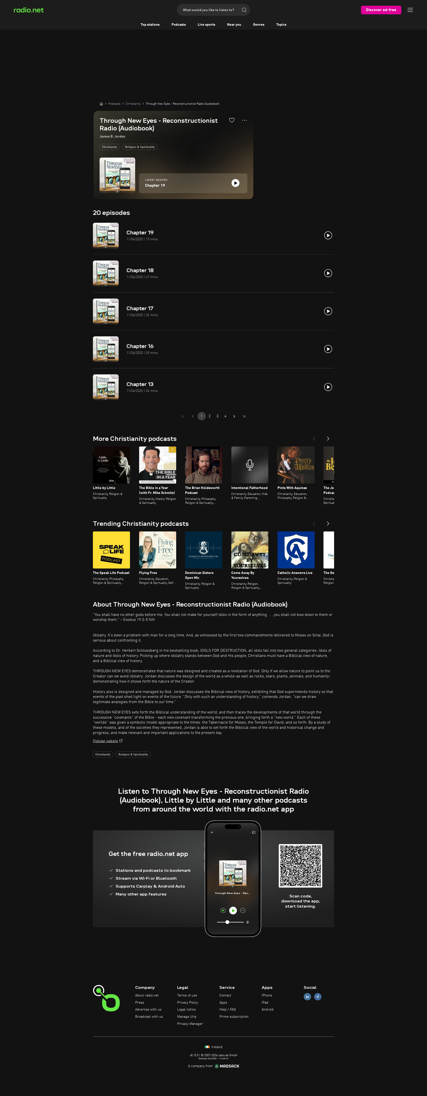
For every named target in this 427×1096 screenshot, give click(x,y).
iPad (265, 1002)
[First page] (183, 416)
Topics (281, 24)
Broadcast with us (149, 1016)
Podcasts (178, 24)
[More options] (244, 120)
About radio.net (147, 995)
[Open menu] (410, 10)
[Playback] (235, 183)
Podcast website (105, 741)
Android (268, 1009)
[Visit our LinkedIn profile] (307, 996)
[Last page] (244, 416)
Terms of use (187, 995)
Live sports (206, 24)
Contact (225, 995)
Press (139, 1002)
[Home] (101, 104)
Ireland (216, 1047)
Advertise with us (148, 1009)
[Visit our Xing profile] (318, 996)
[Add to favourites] (232, 120)
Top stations (150, 24)
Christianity (109, 147)
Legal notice (186, 1009)
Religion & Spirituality (140, 147)
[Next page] (234, 416)
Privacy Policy (187, 1002)
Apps (223, 1002)
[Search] (244, 10)
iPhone (267, 995)
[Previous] (314, 437)
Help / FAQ (227, 1009)
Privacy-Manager (190, 1024)
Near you (234, 24)
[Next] (328, 437)
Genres (258, 24)
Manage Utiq (186, 1016)
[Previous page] (193, 416)
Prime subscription (234, 1016)
